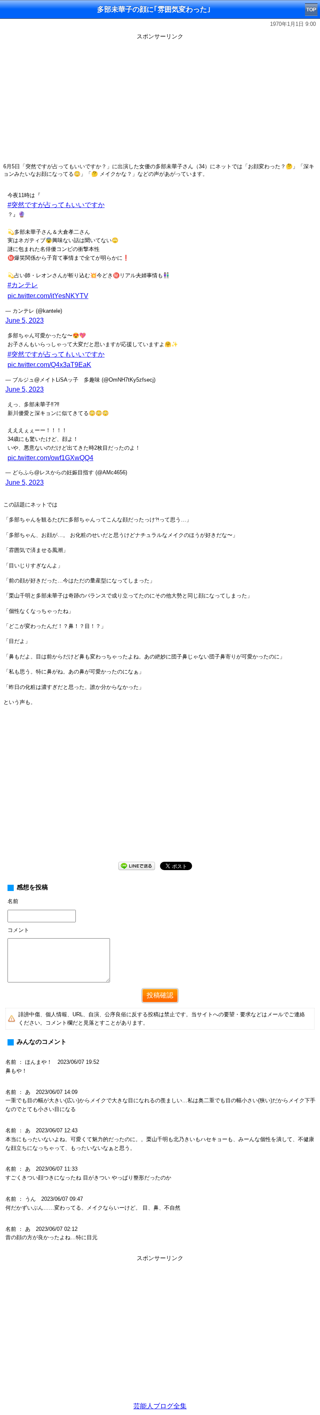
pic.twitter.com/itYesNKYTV (48, 295)
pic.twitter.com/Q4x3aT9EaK (49, 364)
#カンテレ (23, 285)
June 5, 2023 (24, 320)
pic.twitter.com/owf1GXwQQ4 (50, 457)
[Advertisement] (160, 101)
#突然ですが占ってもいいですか (56, 204)
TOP (311, 10)
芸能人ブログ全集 (160, 1406)
